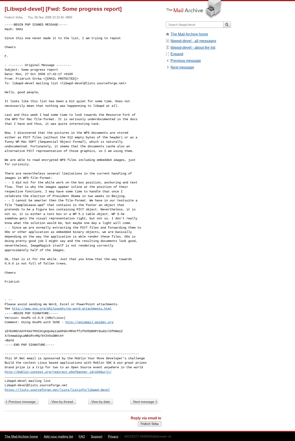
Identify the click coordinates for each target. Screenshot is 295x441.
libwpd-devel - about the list (193, 47)
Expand (177, 54)
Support (96, 436)
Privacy (113, 436)
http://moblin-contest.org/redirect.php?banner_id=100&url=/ (58, 372)
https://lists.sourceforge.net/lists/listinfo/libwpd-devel (57, 390)
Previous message (22, 401)
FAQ (82, 436)
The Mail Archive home (189, 34)
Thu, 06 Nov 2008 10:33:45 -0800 (50, 17)
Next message (143, 401)
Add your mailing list (58, 436)
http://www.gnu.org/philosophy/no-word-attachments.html (62, 308)
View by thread (62, 401)
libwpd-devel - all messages (193, 41)
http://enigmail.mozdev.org (89, 322)
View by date (100, 401)
